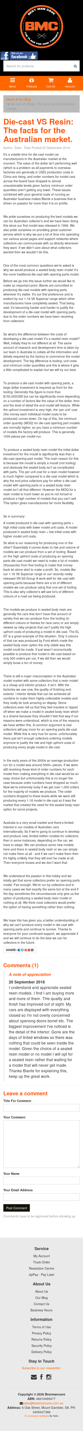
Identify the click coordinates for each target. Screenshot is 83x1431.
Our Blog (24, 99)
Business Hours (41, 1310)
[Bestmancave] (41, 26)
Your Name (11, 1173)
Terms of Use (41, 1327)
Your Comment (14, 1117)
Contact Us (41, 1304)
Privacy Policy (41, 1333)
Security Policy (41, 1345)
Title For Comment (17, 1100)
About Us (41, 1291)
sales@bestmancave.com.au (43, 1403)
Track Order (41, 1262)
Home (11, 99)
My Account (41, 1256)
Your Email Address (18, 1190)
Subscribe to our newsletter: (41, 1368)
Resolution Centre (41, 1268)
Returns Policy (41, 1339)
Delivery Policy (41, 1352)
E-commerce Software (37, 1415)
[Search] (75, 65)
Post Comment (16, 1208)
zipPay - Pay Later (41, 1274)
